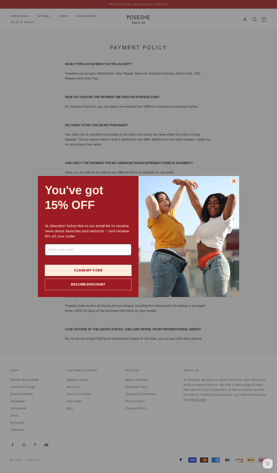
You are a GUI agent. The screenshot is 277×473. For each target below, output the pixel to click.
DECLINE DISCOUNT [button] (88, 284)
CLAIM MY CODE (88, 270)
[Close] (234, 181)
